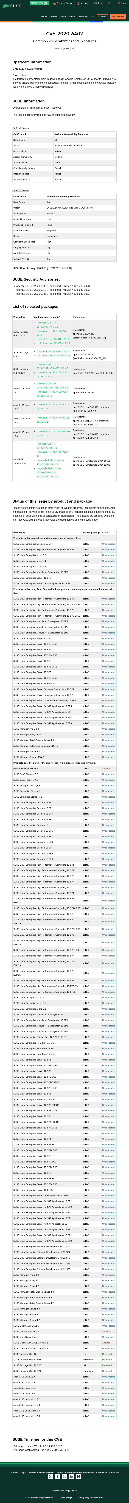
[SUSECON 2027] (39, 3)
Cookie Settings (66, 1498)
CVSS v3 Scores (20, 190)
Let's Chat (114, 1472)
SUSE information (28, 101)
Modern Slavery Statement (41, 1472)
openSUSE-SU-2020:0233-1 (32, 293)
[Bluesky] (78, 1476)
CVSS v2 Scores (20, 128)
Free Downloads (118, 17)
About (60, 1472)
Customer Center (64, 3)
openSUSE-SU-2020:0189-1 (32, 286)
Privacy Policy (84, 1498)
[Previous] (58, 48)
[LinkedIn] (71, 1476)
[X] (64, 1476)
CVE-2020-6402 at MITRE (27, 68)
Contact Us (102, 17)
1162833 (41, 268)
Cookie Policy (98, 1498)
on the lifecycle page (86, 519)
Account (84, 3)
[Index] (66, 48)
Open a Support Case (68, 1491)
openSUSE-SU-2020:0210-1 (32, 290)
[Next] (72, 48)
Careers (14, 1472)
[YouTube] (50, 1476)
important (60, 115)
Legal (23, 1472)
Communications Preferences (79, 1472)
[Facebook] (57, 1476)
